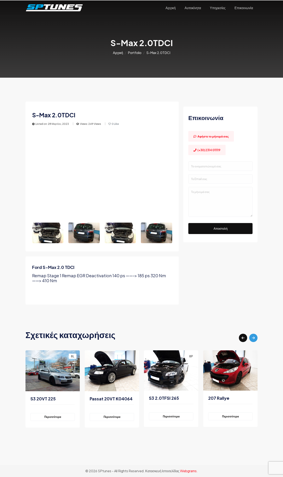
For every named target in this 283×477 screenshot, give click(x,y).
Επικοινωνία (244, 8)
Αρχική (171, 8)
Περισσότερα (52, 416)
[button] (243, 338)
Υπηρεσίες (218, 8)
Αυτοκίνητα (193, 8)
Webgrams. (189, 471)
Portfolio (135, 52)
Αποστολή (220, 228)
